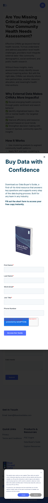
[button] (44, 157)
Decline (36, 495)
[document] (24, 251)
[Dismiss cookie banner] (41, 472)
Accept (23, 495)
